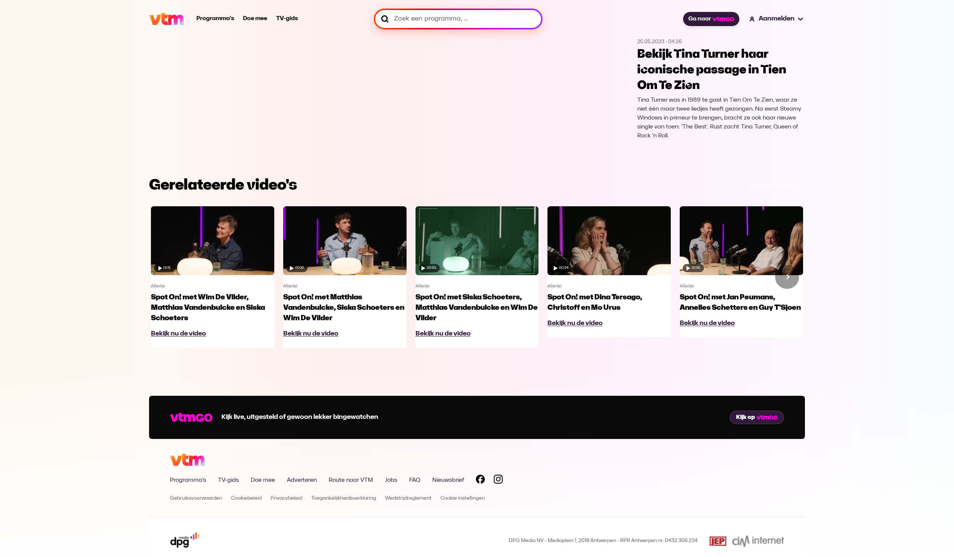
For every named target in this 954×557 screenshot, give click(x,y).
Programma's (215, 19)
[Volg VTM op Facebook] (480, 481)
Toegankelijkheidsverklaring (343, 498)
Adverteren (302, 480)
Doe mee (255, 19)
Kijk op (745, 417)
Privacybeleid (286, 498)
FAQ (414, 480)
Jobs (391, 480)
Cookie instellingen (462, 498)
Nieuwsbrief (448, 480)
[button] (776, 19)
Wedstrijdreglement (408, 498)
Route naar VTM (351, 480)
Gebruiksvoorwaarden (196, 498)
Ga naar (699, 19)
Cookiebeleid (246, 498)
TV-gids (287, 19)
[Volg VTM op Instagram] (498, 481)
